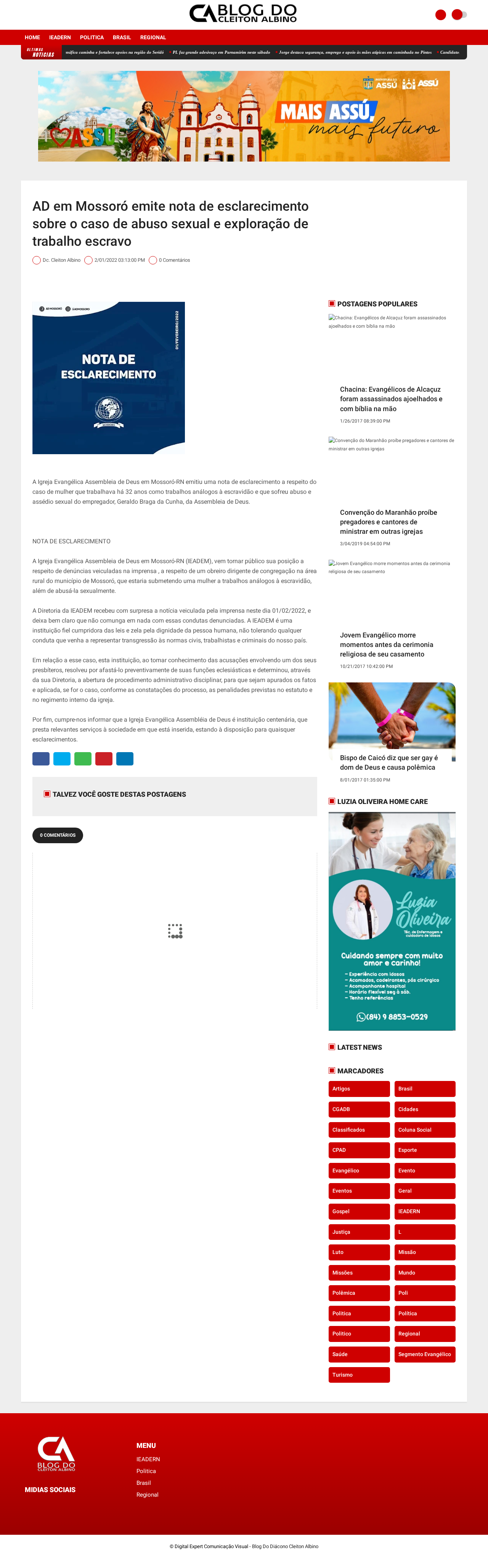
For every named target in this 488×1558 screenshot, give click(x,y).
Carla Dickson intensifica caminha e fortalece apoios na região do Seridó (69, 52)
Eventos (342, 1191)
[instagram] (33, 15)
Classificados (348, 1130)
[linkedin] (124, 758)
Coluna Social (415, 1130)
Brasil (122, 37)
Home (32, 37)
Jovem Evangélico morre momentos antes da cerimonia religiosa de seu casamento (386, 644)
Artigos (341, 1089)
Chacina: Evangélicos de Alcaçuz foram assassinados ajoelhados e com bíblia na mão (391, 398)
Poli (403, 1293)
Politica (92, 37)
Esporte (407, 1150)
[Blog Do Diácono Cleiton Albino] (244, 25)
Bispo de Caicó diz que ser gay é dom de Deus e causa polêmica (389, 762)
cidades (408, 1109)
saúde (340, 1354)
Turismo (342, 1375)
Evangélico (345, 1170)
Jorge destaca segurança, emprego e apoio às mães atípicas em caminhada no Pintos (326, 52)
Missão (407, 1252)
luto (338, 1252)
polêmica (343, 1293)
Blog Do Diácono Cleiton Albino (285, 1546)
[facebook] (23, 15)
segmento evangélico (424, 1354)
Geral (405, 1191)
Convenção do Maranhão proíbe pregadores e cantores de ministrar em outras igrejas (388, 521)
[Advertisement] (376, 239)
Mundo (406, 1273)
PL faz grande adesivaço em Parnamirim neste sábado (192, 52)
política (407, 1313)
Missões (342, 1273)
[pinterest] (103, 758)
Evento (406, 1170)
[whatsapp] (83, 758)
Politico (341, 1334)
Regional (153, 37)
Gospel (341, 1211)
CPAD (339, 1150)
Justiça (341, 1232)
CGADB (341, 1109)
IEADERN (60, 37)
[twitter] (62, 758)
